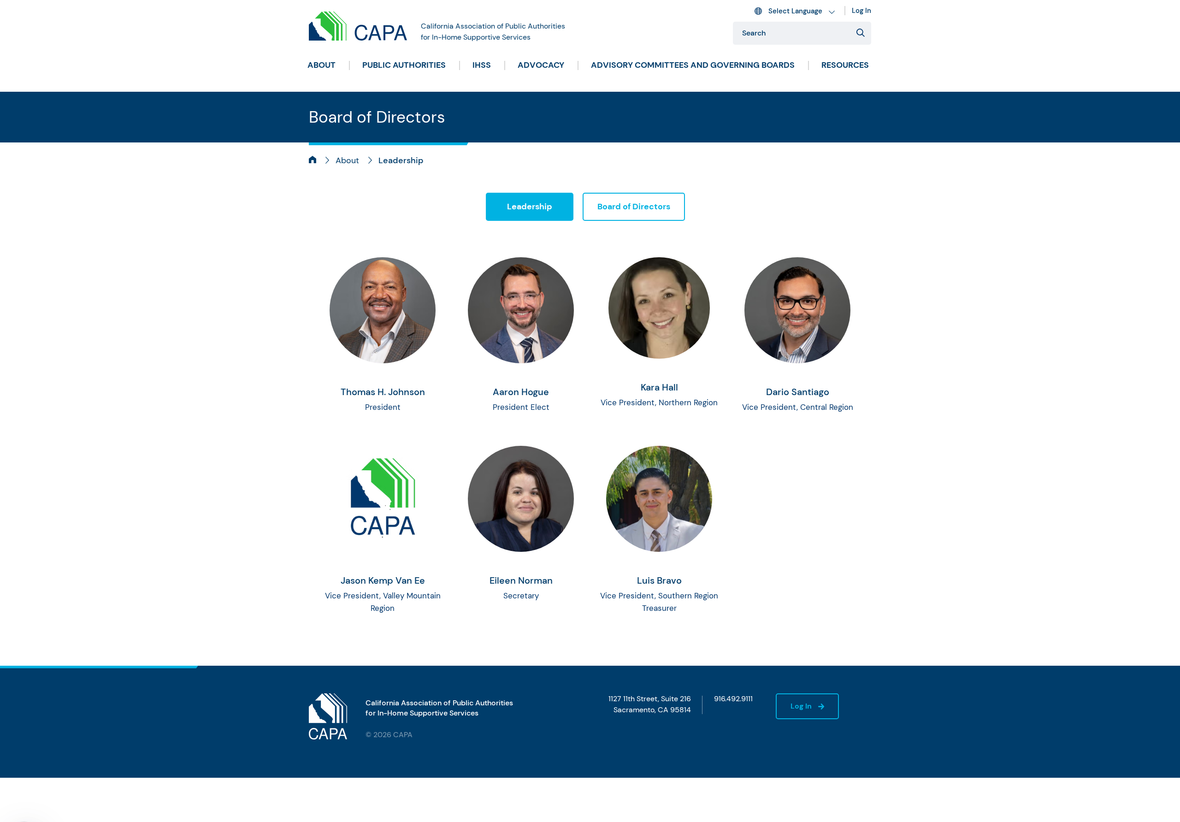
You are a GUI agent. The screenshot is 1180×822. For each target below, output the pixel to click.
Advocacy (541, 65)
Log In (861, 10)
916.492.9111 (733, 699)
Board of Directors (633, 206)
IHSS (481, 65)
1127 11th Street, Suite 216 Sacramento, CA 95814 (649, 704)
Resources (845, 65)
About (321, 65)
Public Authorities (404, 65)
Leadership (529, 206)
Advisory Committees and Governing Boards (693, 65)
